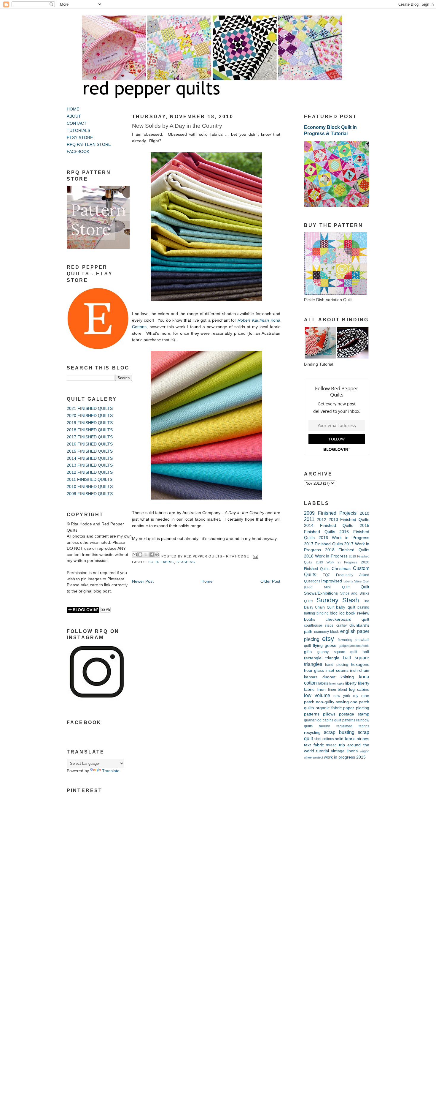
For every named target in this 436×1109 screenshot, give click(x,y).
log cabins (359, 689)
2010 (364, 513)
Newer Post (143, 581)
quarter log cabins (318, 720)
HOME (73, 109)
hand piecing (336, 665)
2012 (321, 519)
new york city (345, 696)
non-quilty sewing (332, 702)
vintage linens (344, 751)
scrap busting (339, 732)
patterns (311, 714)
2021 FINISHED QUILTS (90, 408)
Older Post (270, 581)
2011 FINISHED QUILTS (89, 479)
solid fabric (161, 562)
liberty (351, 683)
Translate (111, 771)
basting (363, 607)
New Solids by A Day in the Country (177, 126)
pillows (329, 714)
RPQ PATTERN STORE (89, 144)
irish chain (359, 670)
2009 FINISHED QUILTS (90, 494)
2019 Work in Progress (336, 562)
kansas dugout (319, 677)
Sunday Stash (337, 600)
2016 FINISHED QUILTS (90, 444)
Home (207, 581)
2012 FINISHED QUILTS (90, 472)
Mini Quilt (336, 587)
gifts (308, 652)
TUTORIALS (78, 130)
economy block (326, 632)
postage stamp (354, 714)
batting (309, 613)
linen (321, 689)
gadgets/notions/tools (354, 645)
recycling (312, 732)
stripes (363, 739)
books (309, 619)
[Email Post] (255, 556)
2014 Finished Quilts (328, 525)
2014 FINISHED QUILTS (90, 458)
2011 (309, 519)
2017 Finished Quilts (323, 544)
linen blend (337, 690)
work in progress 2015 (345, 757)
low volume (317, 695)
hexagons (360, 664)
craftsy (341, 625)
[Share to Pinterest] (157, 554)
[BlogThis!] (140, 554)
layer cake (336, 683)
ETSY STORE (80, 137)
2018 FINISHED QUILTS (90, 430)
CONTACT (77, 123)
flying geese (325, 645)
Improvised (331, 581)
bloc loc (337, 613)
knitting (347, 677)
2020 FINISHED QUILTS (90, 415)
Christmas (341, 568)
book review (357, 613)
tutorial (322, 751)
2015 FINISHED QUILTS (90, 451)
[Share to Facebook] (152, 554)
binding (322, 613)
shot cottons (324, 739)
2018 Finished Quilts (347, 550)
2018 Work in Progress (326, 556)
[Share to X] (146, 554)
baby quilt (345, 607)
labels (323, 683)
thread (331, 745)
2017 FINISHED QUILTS (90, 437)
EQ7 (326, 575)
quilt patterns (344, 720)
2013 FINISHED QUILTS (90, 465)
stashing (185, 562)
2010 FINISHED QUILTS (90, 486)
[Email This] (135, 554)
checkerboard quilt (348, 619)
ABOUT (74, 116)
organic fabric (329, 708)
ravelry (324, 726)
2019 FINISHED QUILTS (90, 423)
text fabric (314, 745)
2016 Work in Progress (344, 537)
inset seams (336, 670)
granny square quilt (337, 652)
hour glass (314, 670)
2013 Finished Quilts (349, 519)
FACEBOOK (78, 151)
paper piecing (356, 708)
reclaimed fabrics (352, 726)
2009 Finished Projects (330, 513)
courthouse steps (318, 625)
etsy (328, 638)
